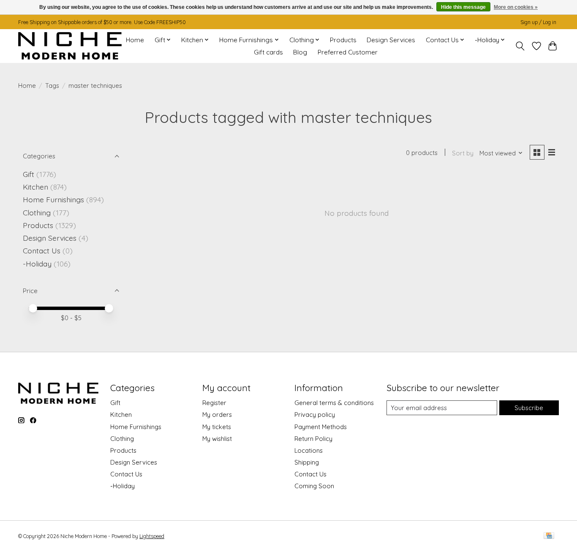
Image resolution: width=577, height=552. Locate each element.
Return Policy (313, 439)
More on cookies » (516, 7)
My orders (217, 415)
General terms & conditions (334, 403)
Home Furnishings (53, 199)
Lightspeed (151, 536)
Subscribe (528, 408)
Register (214, 403)
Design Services (391, 40)
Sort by (463, 153)
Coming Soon (314, 486)
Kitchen (35, 186)
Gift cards (268, 52)
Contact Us (41, 250)
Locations (308, 450)
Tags (52, 86)
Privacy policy (314, 415)
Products (343, 40)
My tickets (216, 427)
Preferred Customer (348, 52)
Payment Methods (320, 427)
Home (135, 40)
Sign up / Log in (538, 22)
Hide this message (463, 7)
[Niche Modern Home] (70, 46)
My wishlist (217, 439)
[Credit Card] (549, 536)
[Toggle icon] (520, 46)
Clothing (37, 212)
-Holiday (37, 263)
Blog (300, 52)
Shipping (306, 462)
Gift (28, 174)
